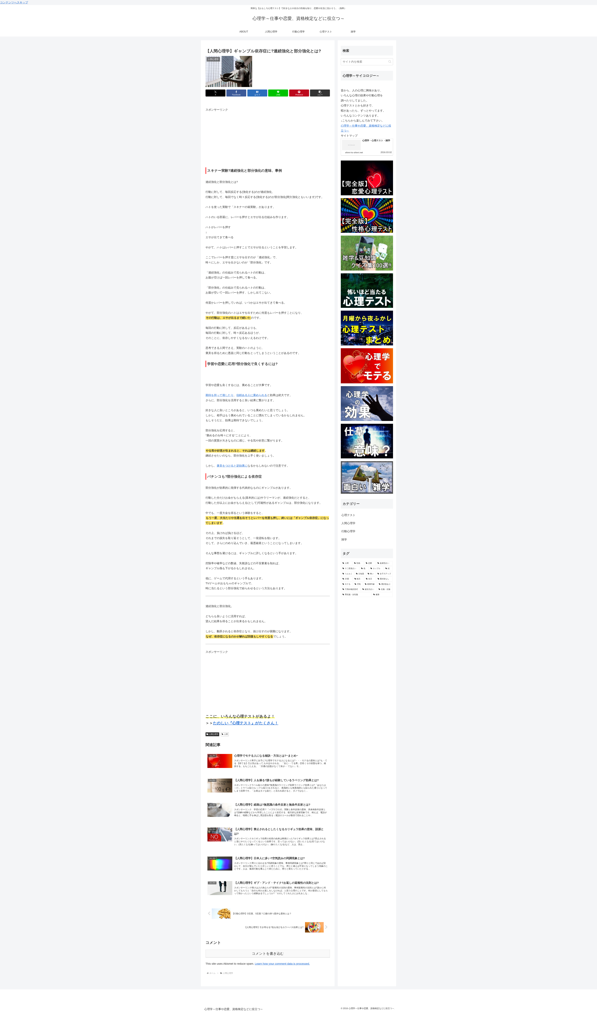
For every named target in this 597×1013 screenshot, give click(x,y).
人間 (226, 734)
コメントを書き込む (268, 954)
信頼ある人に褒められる (251, 395)
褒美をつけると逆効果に (232, 465)
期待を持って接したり (220, 395)
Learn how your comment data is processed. (282, 963)
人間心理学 (213, 734)
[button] (320, 93)
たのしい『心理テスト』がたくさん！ (245, 723)
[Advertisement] (232, 139)
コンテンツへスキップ (14, 2)
